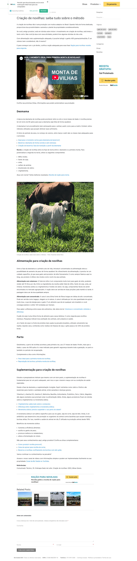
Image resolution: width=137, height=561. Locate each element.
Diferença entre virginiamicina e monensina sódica (36, 407)
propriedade (101, 37)
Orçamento (112, 4)
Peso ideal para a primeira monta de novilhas (34, 358)
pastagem (108, 33)
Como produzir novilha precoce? (29, 444)
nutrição (100, 33)
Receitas (99, 52)
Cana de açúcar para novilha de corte (31, 447)
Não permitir (34, 11)
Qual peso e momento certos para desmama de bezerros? (38, 140)
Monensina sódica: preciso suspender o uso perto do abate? (39, 409)
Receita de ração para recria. (59, 175)
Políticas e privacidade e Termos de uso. (99, 557)
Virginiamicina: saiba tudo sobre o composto (34, 404)
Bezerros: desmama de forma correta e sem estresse (37, 143)
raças (109, 37)
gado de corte (102, 29)
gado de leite (112, 29)
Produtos (94, 4)
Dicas (84, 4)
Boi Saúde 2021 (18, 557)
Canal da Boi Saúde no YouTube (37, 461)
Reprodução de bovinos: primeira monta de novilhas (36, 361)
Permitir (44, 11)
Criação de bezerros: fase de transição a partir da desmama (39, 146)
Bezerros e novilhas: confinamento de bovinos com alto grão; (40, 450)
